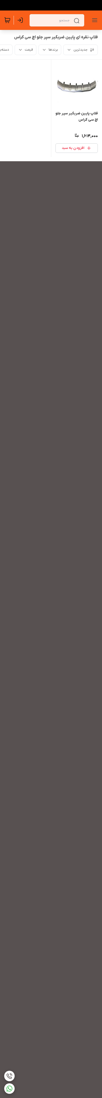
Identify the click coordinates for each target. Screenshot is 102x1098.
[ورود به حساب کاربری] (21, 20)
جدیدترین (80, 49)
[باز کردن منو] (93, 20)
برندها (53, 49)
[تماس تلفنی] (9, 1076)
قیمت (29, 49)
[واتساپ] (9, 1088)
